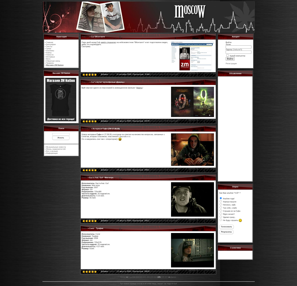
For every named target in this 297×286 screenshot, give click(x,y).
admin (112, 74)
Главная (49, 42)
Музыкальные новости (56, 147)
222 (148, 277)
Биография (51, 44)
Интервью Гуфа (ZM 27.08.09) (106, 129)
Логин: (228, 44)
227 (166, 277)
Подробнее (173, 74)
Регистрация (231, 63)
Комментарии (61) (159, 74)
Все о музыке (52, 151)
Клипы (49, 53)
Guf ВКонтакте (98, 37)
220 (140, 277)
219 (137, 277)
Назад (122, 277)
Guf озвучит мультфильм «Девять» (107, 82)
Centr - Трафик (96, 228)
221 (144, 277)
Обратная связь (53, 61)
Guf (175, 284)
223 (151, 277)
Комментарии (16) (159, 170)
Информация (52, 153)
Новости (49, 55)
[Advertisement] (235, 128)
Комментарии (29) (159, 121)
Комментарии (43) (159, 221)
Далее (173, 277)
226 (162, 277)
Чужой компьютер (237, 56)
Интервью (50, 57)
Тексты (49, 46)
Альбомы (50, 51)
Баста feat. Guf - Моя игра (101, 178)
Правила (50, 63)
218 (133, 277)
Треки (48, 48)
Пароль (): (234, 50)
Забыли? (237, 50)
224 (155, 277)
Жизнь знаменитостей (55, 149)
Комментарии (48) (159, 271)
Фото (48, 59)
